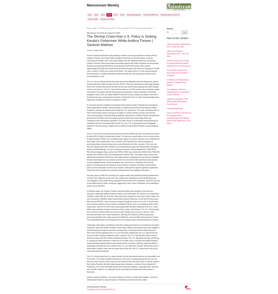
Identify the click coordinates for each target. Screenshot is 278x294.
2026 (122, 15)
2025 (116, 15)
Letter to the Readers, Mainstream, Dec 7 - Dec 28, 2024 (178, 53)
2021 (90, 15)
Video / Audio (93, 19)
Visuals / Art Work (107, 19)
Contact (104, 289)
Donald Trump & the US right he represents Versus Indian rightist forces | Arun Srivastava (178, 63)
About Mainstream (134, 15)
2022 (96, 15)
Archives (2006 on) (150, 15)
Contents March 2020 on (170, 15)
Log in (97, 289)
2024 (109, 15)
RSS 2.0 (111, 289)
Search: (170, 29)
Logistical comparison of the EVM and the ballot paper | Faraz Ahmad (177, 101)
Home (89, 28)
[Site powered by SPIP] (188, 288)
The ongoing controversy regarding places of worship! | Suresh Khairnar (178, 92)
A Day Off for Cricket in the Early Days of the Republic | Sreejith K (177, 72)
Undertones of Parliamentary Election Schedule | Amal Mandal (178, 82)
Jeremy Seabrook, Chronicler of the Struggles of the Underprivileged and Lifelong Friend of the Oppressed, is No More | (179, 118)
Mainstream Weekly (103, 5)
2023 (103, 15)
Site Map (90, 289)
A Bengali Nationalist (175, 108)
